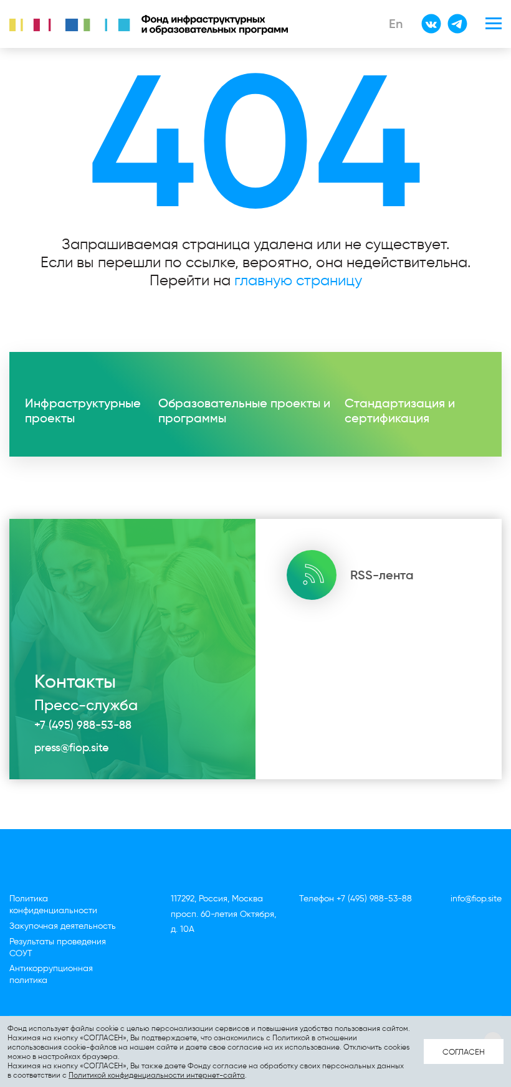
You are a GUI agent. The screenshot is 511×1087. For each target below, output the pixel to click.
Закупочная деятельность (62, 926)
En (396, 23)
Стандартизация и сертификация (400, 410)
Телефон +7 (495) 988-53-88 (355, 898)
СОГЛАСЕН (463, 1051)
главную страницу (298, 280)
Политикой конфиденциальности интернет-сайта (157, 1075)
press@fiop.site (71, 747)
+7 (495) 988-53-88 (82, 725)
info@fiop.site (476, 898)
